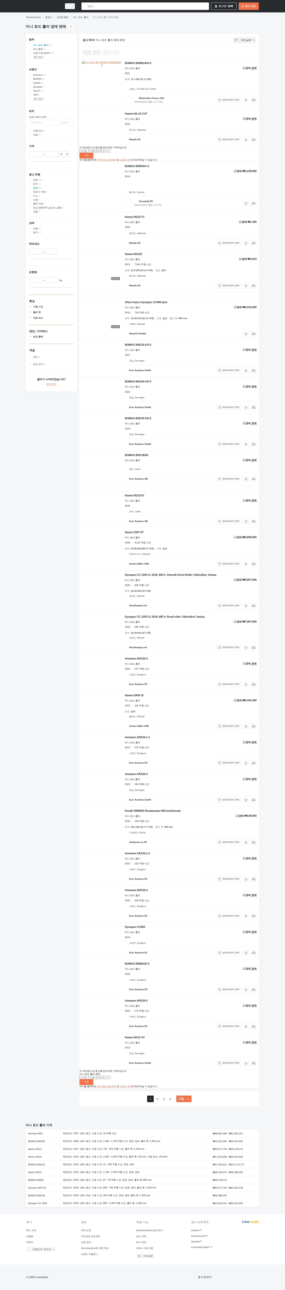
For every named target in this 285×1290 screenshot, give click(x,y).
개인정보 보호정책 (106, 159)
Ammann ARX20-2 (136, 658)
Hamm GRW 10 (134, 695)
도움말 (29, 1236)
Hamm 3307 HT (134, 532)
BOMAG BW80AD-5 (137, 963)
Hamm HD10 (35, 1156)
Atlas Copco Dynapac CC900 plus (146, 302)
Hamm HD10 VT (135, 217)
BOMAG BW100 (36, 1141)
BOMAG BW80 (36, 1180)
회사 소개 (31, 1230)
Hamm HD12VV (134, 495)
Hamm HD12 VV (135, 1037)
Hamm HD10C (133, 254)
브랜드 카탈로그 (89, 1254)
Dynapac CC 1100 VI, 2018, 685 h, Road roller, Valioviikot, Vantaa (165, 616)
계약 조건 (86, 1230)
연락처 (29, 1242)
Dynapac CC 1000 (37, 1203)
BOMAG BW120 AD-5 (138, 344)
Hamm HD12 (35, 1149)
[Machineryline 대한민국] (43, 6)
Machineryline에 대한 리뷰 (95, 1248)
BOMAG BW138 (36, 1195)
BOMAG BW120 (36, 1164)
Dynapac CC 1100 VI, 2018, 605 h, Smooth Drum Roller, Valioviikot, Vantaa (170, 574)
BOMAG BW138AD (136, 455)
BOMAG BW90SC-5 (137, 166)
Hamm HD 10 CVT (136, 113)
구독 (86, 155)
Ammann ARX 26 (37, 1187)
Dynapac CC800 (135, 927)
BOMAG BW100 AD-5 (138, 381)
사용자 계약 (126, 159)
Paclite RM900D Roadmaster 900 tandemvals (153, 810)
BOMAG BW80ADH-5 (138, 63)
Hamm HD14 (35, 1172)
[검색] (85, 6)
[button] (246, 100)
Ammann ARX (35, 1133)
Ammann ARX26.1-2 (137, 737)
